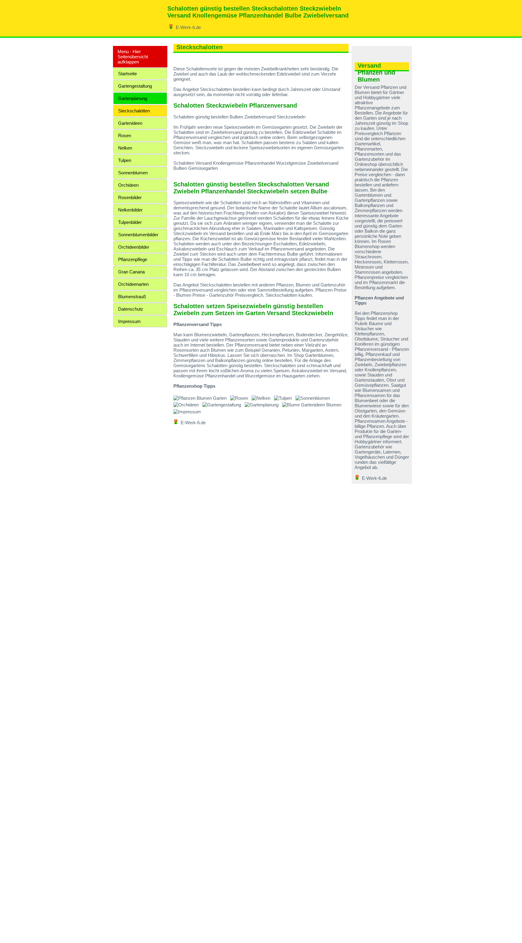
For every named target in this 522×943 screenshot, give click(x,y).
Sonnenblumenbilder (138, 234)
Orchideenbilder (133, 247)
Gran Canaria (131, 271)
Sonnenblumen (133, 172)
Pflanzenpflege (132, 259)
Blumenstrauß (132, 296)
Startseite (127, 73)
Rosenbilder (130, 197)
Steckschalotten (134, 110)
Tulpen (124, 160)
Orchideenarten (133, 284)
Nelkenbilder (130, 209)
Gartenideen (130, 123)
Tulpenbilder (130, 222)
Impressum (129, 321)
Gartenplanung (132, 98)
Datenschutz (130, 309)
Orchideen (128, 185)
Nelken (125, 147)
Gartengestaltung (135, 86)
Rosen (124, 135)
